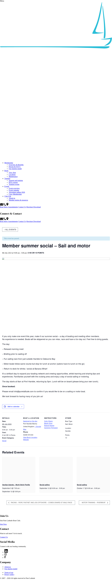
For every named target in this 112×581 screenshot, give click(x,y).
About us (12, 198)
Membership (8, 163)
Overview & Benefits (16, 165)
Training (7, 178)
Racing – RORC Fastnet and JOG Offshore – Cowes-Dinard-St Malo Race (41, 502)
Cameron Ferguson (51, 428)
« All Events (10, 229)
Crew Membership (15, 194)
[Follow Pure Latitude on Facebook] (5, 558)
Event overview (14, 188)
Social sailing (45, 485)
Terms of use (8, 572)
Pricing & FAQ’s (14, 167)
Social (4, 441)
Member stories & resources (18, 200)
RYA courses (13, 182)
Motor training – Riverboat (94, 502)
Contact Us (22, 207)
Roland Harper (49, 425)
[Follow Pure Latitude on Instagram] (5, 555)
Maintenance (13, 176)
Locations (12, 175)
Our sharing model (15, 169)
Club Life (7, 196)
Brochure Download (33, 207)
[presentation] (18, 469)
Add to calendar (13, 406)
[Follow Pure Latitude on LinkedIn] (6, 552)
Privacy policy (9, 574)
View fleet (12, 173)
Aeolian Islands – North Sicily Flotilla (16, 485)
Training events (14, 184)
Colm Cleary (48, 421)
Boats (6, 171)
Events (6, 186)
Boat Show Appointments (9, 207)
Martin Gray (48, 423)
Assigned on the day (30, 421)
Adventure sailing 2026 (17, 192)
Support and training (16, 180)
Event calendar (14, 190)
